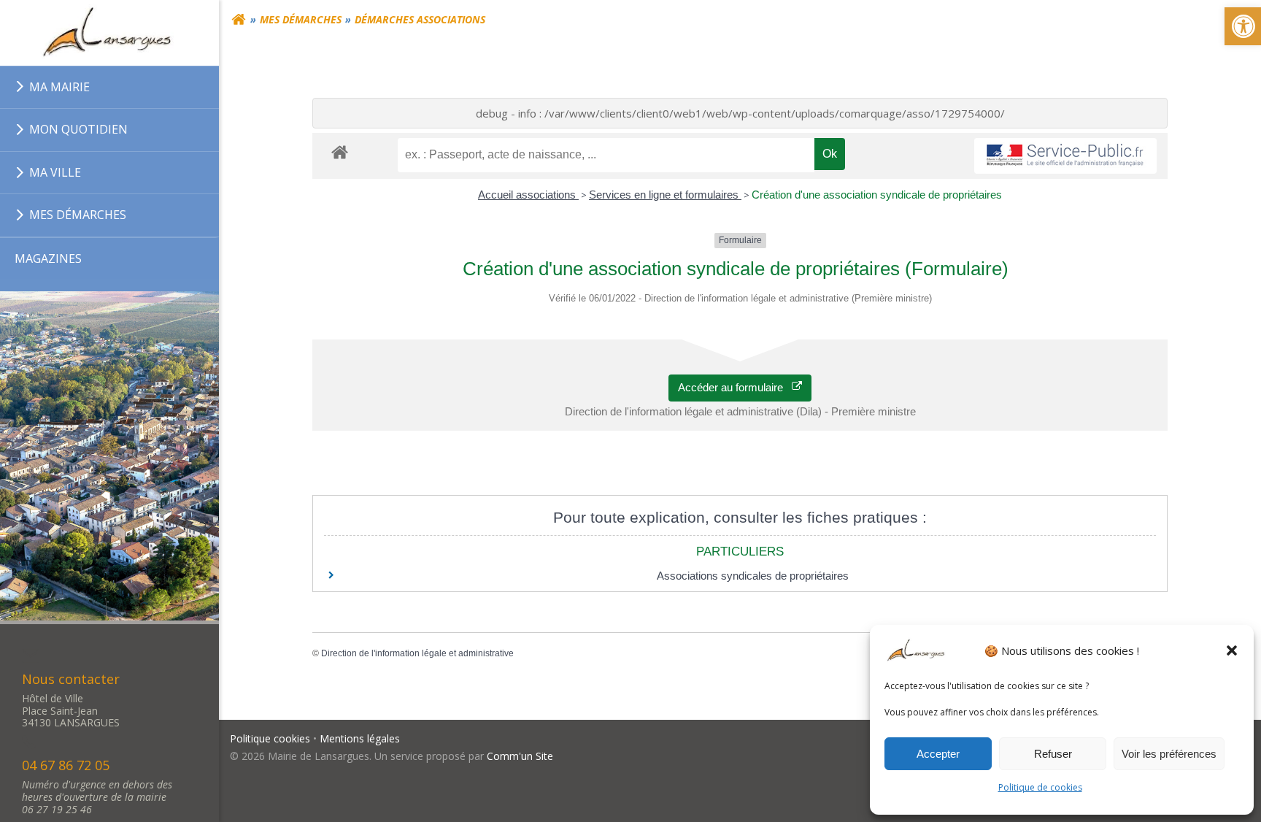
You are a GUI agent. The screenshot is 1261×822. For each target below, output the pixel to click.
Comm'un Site (520, 756)
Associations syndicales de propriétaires (753, 575)
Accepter (938, 754)
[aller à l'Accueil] (109, 33)
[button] (1232, 650)
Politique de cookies (1040, 787)
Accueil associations (528, 194)
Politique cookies (270, 738)
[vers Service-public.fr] (1065, 156)
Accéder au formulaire (735, 387)
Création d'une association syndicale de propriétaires (877, 194)
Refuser (1053, 754)
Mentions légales (360, 738)
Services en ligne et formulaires (665, 194)
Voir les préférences (1169, 754)
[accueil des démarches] (339, 151)
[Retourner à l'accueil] (239, 20)
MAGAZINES (48, 258)
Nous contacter (71, 679)
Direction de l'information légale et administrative (417, 653)
